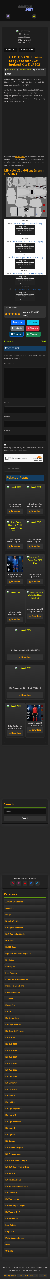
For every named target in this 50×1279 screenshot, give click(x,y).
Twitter (34, 322)
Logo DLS (9, 1231)
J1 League (9, 999)
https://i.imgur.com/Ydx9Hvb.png (28, 289)
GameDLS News (25, 70)
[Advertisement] (25, 129)
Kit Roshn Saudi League (16, 1160)
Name (7, 402)
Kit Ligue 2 (10, 1134)
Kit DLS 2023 (11, 1050)
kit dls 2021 (20, 157)
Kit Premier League (14, 1147)
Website (7, 431)
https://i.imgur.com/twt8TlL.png (27, 223)
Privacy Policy (10, 1275)
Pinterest (33, 328)
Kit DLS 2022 (11, 1044)
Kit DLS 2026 (11, 1070)
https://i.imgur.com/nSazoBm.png (28, 273)
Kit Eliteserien (11, 1076)
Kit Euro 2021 (11, 1096)
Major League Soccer (14, 1238)
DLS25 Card (10, 947)
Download (16, 511)
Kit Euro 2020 (11, 1089)
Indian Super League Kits (16, 979)
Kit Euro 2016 (27, 50)
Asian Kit (9, 908)
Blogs (8, 915)
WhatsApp (34, 334)
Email (7, 417)
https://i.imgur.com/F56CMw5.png (27, 257)
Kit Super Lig (11, 1193)
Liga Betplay (11, 1225)
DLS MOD (9, 940)
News (7, 1244)
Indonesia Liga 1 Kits (14, 986)
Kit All (8, 1012)
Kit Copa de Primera (14, 1031)
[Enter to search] (34, 16)
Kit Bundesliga (12, 1018)
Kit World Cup (11, 1219)
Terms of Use (23, 1275)
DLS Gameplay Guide (15, 934)
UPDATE (9, 1251)
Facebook (18, 322)
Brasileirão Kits (12, 921)
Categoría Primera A (14, 928)
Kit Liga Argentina (13, 1109)
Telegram (17, 334)
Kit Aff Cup (10, 1005)
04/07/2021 (11, 70)
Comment (9, 363)
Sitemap (42, 1275)
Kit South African (13, 1180)
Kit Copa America (13, 1025)
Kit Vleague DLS (12, 1212)
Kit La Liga (10, 1102)
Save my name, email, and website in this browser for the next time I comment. (24, 449)
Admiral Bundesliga (14, 902)
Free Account (11, 973)
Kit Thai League (12, 1199)
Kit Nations (10, 1141)
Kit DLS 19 (10, 1037)
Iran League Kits (12, 992)
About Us (34, 1275)
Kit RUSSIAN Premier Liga (17, 1167)
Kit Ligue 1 (10, 1128)
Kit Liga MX (10, 1115)
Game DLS (11, 50)
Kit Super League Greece (16, 1186)
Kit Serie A (10, 1173)
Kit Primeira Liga (12, 1154)
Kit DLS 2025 (11, 1063)
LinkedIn (18, 328)
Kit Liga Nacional (13, 1122)
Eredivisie (9, 960)
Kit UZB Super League (15, 1206)
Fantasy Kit (10, 966)
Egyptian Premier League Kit (18, 953)
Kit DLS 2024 (11, 1057)
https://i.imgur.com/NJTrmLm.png (28, 241)
